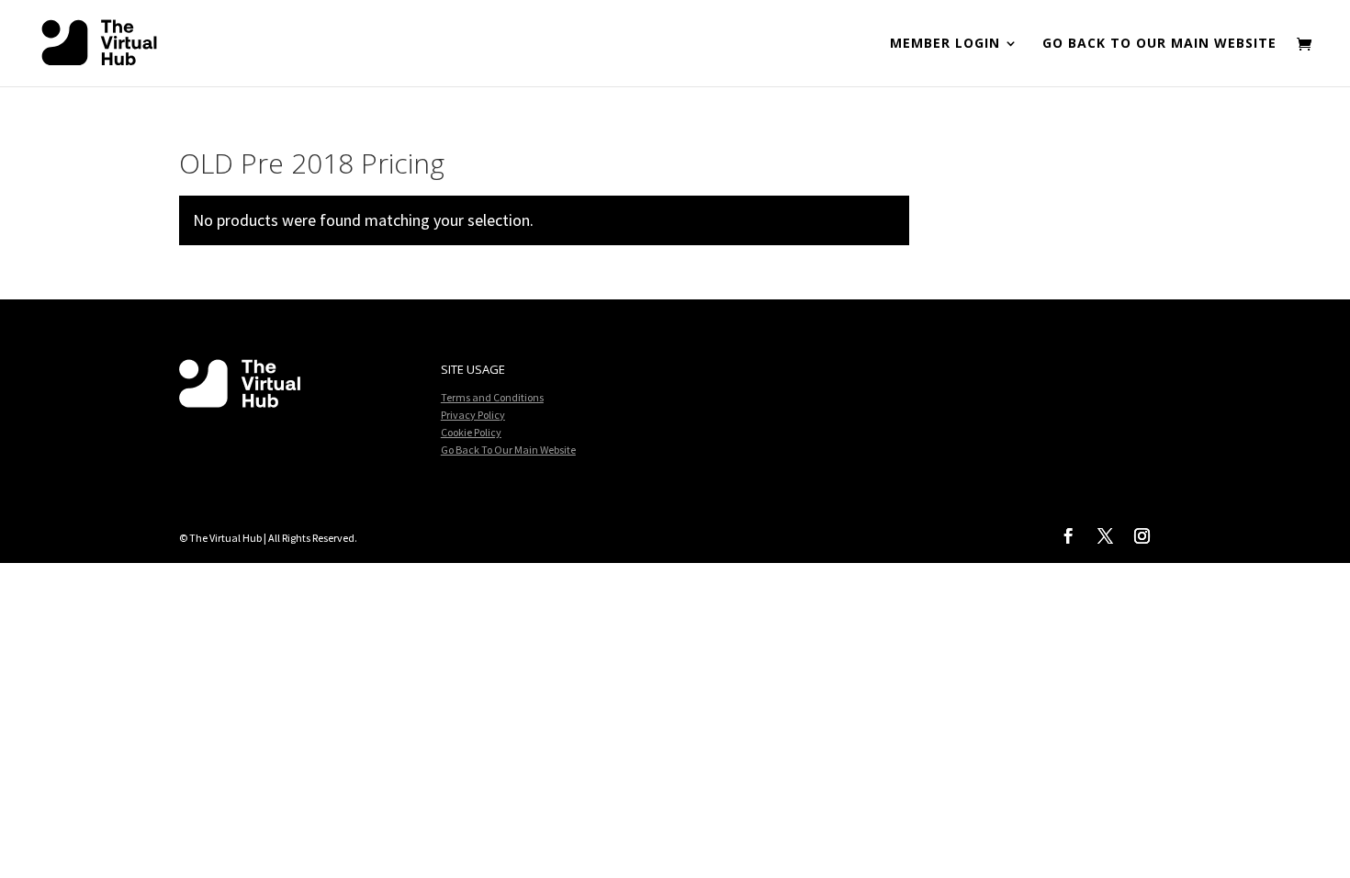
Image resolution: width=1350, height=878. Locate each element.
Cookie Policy (471, 432)
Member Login (945, 44)
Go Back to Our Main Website (1159, 44)
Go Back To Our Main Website (508, 449)
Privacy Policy (473, 415)
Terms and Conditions (492, 397)
